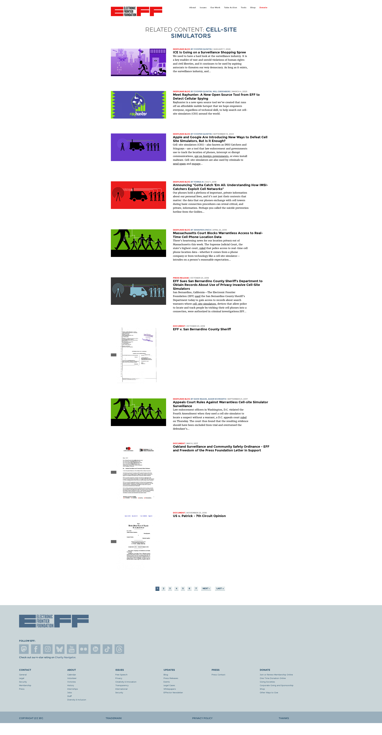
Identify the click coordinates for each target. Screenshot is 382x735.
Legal (21, 678)
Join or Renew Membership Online (276, 674)
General (23, 674)
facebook (36, 649)
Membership (25, 685)
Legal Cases (169, 685)
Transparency (121, 685)
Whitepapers (170, 689)
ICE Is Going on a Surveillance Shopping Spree (209, 52)
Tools (244, 7)
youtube (71, 649)
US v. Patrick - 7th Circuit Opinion (199, 516)
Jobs (69, 692)
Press (21, 689)
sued (197, 296)
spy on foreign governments (211, 156)
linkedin (95, 649)
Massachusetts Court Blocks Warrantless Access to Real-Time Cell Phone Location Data (218, 235)
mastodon (24, 649)
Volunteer (72, 678)
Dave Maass (200, 399)
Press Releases (171, 678)
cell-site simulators (204, 303)
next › (206, 588)
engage (196, 163)
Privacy (118, 678)
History (70, 685)
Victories (71, 682)
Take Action (230, 7)
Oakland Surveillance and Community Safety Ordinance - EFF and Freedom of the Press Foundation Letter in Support (221, 448)
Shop (253, 7)
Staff (69, 696)
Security (23, 682)
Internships (72, 689)
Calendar (71, 674)
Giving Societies (267, 682)
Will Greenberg (222, 91)
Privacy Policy (202, 718)
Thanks (284, 718)
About (192, 7)
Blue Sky (59, 649)
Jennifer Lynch (202, 230)
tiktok (107, 649)
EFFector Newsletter (173, 692)
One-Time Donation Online (273, 678)
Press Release (181, 278)
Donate (263, 7)
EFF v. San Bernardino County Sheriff (202, 329)
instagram (48, 649)
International (121, 689)
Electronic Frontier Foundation (136, 13)
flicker (83, 649)
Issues (203, 7)
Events (167, 682)
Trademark (114, 718)
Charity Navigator (65, 657)
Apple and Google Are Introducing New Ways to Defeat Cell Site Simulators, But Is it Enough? (220, 139)
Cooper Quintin (203, 49)
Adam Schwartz (217, 399)
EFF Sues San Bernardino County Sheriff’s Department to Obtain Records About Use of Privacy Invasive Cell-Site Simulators (218, 284)
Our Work (215, 7)
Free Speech (121, 674)
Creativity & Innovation (125, 682)
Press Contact (218, 674)
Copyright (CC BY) (31, 718)
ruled (202, 248)
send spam (179, 163)
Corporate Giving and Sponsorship (276, 685)
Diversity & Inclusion (76, 699)
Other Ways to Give (269, 692)
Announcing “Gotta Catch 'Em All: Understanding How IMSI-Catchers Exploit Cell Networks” (220, 187)
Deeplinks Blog (181, 49)
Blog (166, 674)
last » (220, 588)
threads (119, 649)
